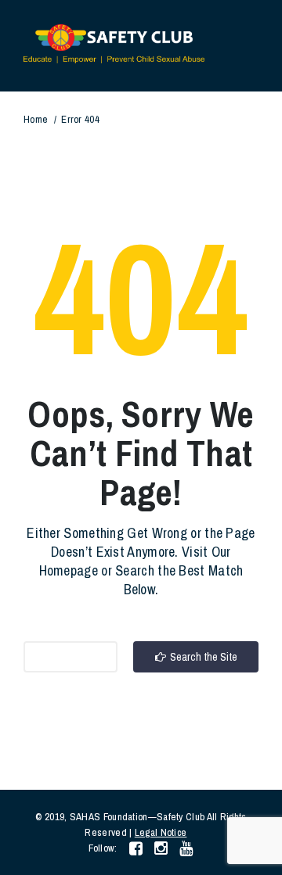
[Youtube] (186, 848)
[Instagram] (161, 848)
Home (36, 119)
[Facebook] (136, 848)
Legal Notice (161, 832)
